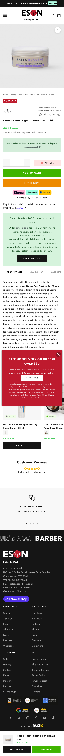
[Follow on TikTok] (53, 717)
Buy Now (46, 749)
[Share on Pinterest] (54, 114)
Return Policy (38, 675)
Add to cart (32, 172)
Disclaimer (37, 686)
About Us (7, 618)
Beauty (13, 94)
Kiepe (6, 675)
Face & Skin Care (26, 94)
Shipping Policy (40, 664)
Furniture (36, 640)
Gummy (7, 664)
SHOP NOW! (32, 378)
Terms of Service (40, 670)
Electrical (36, 629)
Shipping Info (32, 258)
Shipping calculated (26, 132)
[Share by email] (58, 114)
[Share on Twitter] (49, 114)
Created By (26, 726)
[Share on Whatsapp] (40, 114)
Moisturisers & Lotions (45, 94)
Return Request (39, 680)
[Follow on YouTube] (44, 717)
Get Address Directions (15, 591)
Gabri (6, 659)
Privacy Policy (39, 659)
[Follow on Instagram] (27, 717)
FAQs (6, 635)
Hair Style (37, 618)
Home (5, 94)
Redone (7, 686)
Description (14, 272)
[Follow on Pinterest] (36, 717)
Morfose (7, 670)
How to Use (36, 272)
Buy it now (32, 183)
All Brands (8, 629)
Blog (5, 624)
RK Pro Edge (9, 691)
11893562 (23, 576)
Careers (36, 691)
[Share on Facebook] (45, 114)
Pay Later (7, 640)
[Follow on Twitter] (19, 717)
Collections (37, 645)
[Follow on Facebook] (10, 717)
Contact (7, 613)
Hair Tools (37, 613)
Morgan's (7, 680)
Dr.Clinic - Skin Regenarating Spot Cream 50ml (20, 426)
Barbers (36, 624)
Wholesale (8, 645)
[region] (32, 506)
